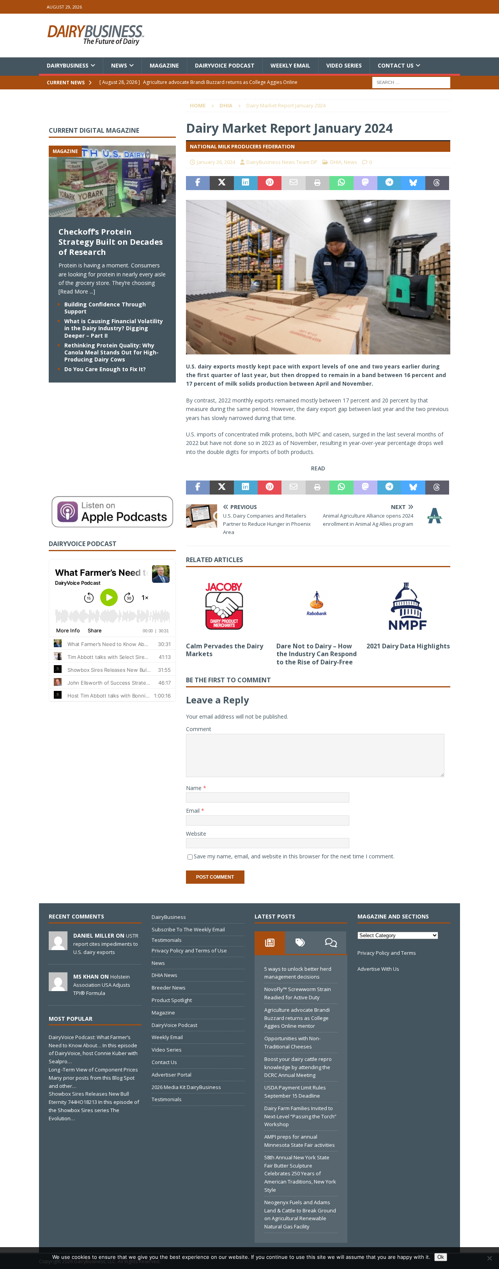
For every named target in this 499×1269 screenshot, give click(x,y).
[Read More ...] (76, 291)
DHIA (336, 162)
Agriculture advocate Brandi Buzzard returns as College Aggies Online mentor (297, 1018)
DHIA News (164, 975)
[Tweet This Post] (222, 183)
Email (193, 810)
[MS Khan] (58, 986)
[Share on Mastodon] (365, 183)
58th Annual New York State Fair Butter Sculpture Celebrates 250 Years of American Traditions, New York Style (300, 1173)
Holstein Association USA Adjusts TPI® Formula (101, 985)
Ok (440, 1257)
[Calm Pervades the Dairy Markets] (228, 606)
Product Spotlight (172, 1000)
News (119, 65)
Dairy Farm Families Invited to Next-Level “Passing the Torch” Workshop (300, 1116)
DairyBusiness (67, 65)
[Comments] (331, 942)
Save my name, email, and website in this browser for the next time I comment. (294, 856)
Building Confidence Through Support (105, 308)
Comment (198, 729)
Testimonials (167, 939)
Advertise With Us (378, 968)
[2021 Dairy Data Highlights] (408, 606)
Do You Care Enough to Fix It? (105, 369)
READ (318, 468)
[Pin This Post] (269, 183)
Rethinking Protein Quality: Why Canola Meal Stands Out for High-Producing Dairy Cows (111, 352)
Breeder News (169, 987)
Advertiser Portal (171, 1074)
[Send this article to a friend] (293, 183)
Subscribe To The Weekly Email (188, 929)
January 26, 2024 (216, 162)
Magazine (164, 65)
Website (196, 833)
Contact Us (396, 65)
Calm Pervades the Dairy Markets (224, 650)
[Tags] (300, 942)
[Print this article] (317, 183)
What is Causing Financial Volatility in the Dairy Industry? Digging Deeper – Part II (113, 328)
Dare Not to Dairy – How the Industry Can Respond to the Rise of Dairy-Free (316, 654)
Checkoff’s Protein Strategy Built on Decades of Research (110, 241)
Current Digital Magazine (94, 130)
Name (194, 788)
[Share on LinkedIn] (246, 183)
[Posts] (270, 942)
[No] (489, 1258)
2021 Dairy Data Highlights (408, 646)
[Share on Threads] (437, 183)
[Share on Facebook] (198, 183)
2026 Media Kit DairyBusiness (186, 1087)
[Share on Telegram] (389, 183)
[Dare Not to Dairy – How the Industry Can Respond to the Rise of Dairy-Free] (318, 606)
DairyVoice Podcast (225, 65)
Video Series (344, 65)
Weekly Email (290, 65)
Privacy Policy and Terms (386, 952)
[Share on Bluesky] (413, 183)
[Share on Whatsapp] (341, 183)
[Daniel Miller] (58, 945)
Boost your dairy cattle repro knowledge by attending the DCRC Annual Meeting (298, 1067)
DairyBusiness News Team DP (281, 162)
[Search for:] (411, 82)
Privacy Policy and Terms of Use (189, 950)
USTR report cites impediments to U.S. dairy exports (105, 944)
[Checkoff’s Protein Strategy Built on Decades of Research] (112, 212)
